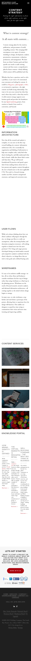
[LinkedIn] (14, 606)
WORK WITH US (15, 571)
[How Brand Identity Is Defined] (6, 441)
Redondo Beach (22, 611)
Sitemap (20, 628)
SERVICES (13, 594)
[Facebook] (17, 606)
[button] (26, 438)
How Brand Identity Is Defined (6, 449)
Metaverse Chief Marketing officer (10, 3)
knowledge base (9, 596)
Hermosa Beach (8, 614)
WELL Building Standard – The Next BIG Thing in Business (25, 454)
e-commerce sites (13, 463)
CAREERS (15, 597)
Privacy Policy (12, 628)
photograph (19, 85)
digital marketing (11, 102)
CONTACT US (23, 596)
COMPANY (23, 594)
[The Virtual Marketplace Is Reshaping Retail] (15, 442)
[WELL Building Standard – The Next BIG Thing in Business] (25, 443)
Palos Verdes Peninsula (9, 611)
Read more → (5, 488)
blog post (11, 85)
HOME (5, 594)
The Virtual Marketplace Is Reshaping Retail (17, 452)
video (26, 85)
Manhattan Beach (19, 614)
